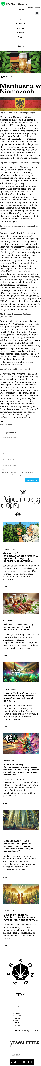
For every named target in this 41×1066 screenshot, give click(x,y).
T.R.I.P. (20, 41)
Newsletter (34, 8)
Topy (20, 19)
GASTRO (6, 621)
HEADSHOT (4, 76)
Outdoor (13, 689)
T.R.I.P (11, 76)
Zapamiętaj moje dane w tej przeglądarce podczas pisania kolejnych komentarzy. (18, 474)
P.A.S (16, 1020)
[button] (37, 13)
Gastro (20, 46)
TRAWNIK (6, 549)
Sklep (21, 10)
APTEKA (13, 621)
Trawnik (20, 32)
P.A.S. (20, 37)
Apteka (20, 28)
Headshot (20, 23)
